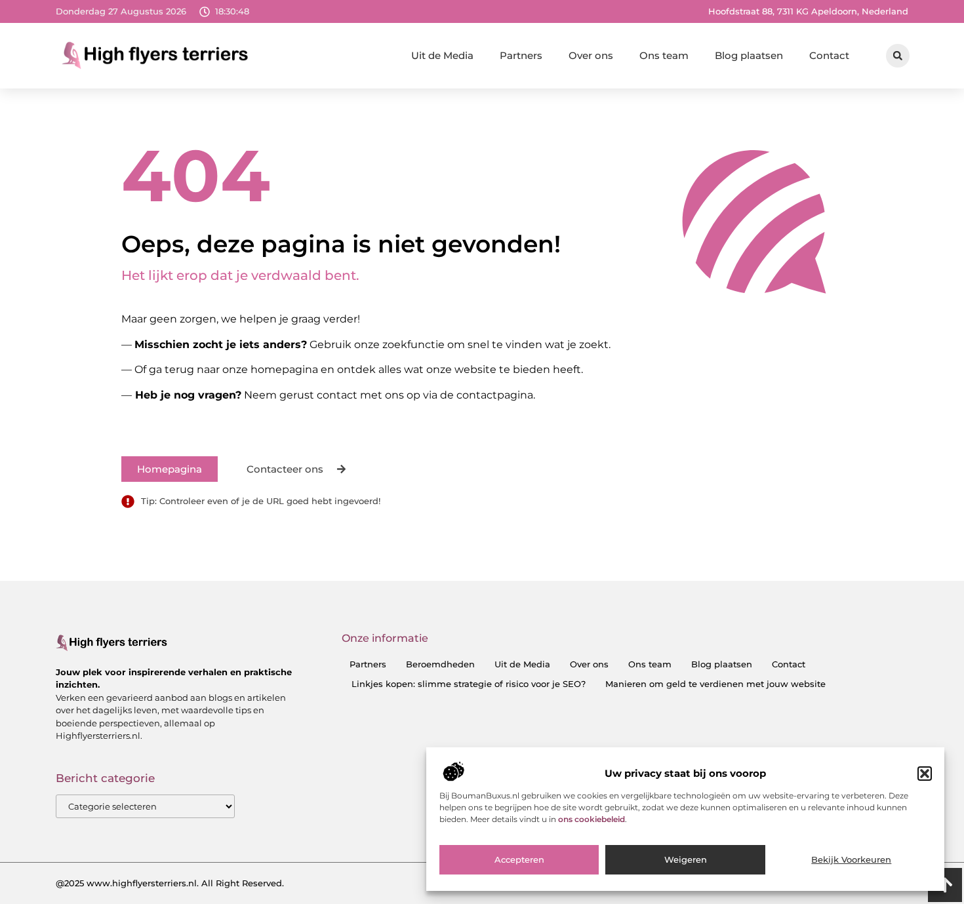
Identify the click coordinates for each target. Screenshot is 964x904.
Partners (521, 55)
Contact (829, 55)
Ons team (664, 55)
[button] (924, 773)
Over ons (591, 55)
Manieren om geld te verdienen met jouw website (715, 683)
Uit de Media (442, 55)
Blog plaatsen (749, 55)
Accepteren (519, 860)
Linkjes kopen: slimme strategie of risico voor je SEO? (468, 683)
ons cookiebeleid (591, 820)
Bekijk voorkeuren (851, 860)
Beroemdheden (440, 664)
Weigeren (685, 860)
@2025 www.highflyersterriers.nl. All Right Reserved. (170, 883)
